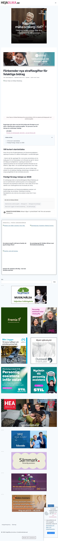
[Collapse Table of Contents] (52, 137)
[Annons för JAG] (44, 333)
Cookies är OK (51, 532)
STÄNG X (51, 506)
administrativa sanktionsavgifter (12, 203)
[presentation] (15, 233)
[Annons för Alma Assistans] (29, 59)
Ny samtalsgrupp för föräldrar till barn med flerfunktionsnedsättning (42, 244)
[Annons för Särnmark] (29, 469)
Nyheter (27, 77)
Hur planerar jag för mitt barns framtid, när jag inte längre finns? (14, 244)
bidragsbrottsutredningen (34, 203)
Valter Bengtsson (9, 77)
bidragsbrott (24, 203)
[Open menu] (55, 3)
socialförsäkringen (31, 206)
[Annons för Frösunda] (29, 448)
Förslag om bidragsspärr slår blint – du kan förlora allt (20, 133)
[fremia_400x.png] (14, 320)
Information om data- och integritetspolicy (50, 527)
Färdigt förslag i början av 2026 (15, 142)
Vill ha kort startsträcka (13, 141)
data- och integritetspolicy (53, 515)
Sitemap (14, 524)
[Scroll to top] (3, 535)
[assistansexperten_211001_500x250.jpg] (29, 490)
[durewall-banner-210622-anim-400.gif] (44, 351)
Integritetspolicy (6, 524)
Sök (2, 279)
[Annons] (29, 43)
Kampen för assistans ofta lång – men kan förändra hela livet (14, 269)
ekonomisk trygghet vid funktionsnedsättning (15, 206)
